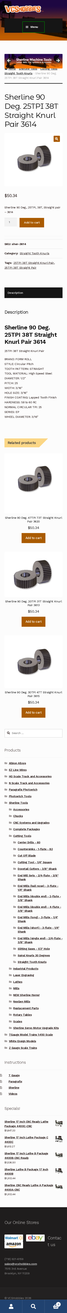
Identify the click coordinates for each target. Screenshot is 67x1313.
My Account (11, 1306)
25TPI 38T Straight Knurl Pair (33, 263)
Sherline (14, 1087)
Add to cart (32, 222)
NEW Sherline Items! (26, 995)
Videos (13, 1093)
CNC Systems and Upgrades (31, 822)
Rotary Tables (22, 1014)
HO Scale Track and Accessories (30, 776)
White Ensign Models (22, 1041)
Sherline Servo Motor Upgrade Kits (36, 1028)
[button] (57, 139)
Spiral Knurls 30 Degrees (34, 955)
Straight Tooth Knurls (18, 73)
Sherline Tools (18, 802)
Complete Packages (26, 829)
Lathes (17, 982)
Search (33, 1306)
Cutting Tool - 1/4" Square (35, 862)
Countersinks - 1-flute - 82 (35, 849)
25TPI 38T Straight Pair (20, 267)
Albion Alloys (17, 763)
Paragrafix (15, 1081)
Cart (52, 1303)
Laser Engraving (23, 975)
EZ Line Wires (18, 770)
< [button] (9, 61)
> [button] (58, 61)
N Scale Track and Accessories (29, 783)
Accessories (21, 809)
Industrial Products (25, 968)
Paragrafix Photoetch (23, 789)
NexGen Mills (21, 1001)
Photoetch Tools (20, 796)
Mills (16, 988)
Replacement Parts (26, 1008)
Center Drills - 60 (29, 842)
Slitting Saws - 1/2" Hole (34, 948)
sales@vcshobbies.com (20, 1264)
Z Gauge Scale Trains (23, 1048)
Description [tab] (15, 293)
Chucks (18, 816)
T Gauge (14, 1075)
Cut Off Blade (27, 855)
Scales (17, 1021)
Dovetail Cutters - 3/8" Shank (37, 868)
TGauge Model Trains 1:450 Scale (31, 1034)
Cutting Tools (22, 836)
